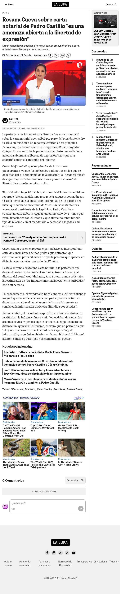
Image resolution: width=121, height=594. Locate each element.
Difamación (17, 389)
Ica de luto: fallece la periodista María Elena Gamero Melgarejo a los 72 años (37, 353)
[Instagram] (53, 552)
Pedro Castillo (44, 389)
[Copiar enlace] (68, 55)
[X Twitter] (60, 552)
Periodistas (59, 389)
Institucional (100, 561)
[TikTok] (67, 552)
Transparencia (84, 561)
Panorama (30, 389)
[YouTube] (73, 552)
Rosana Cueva (74, 389)
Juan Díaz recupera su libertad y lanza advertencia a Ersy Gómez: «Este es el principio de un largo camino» (38, 371)
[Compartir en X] (56, 55)
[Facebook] (47, 552)
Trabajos (114, 561)
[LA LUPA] (60, 4)
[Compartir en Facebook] (50, 55)
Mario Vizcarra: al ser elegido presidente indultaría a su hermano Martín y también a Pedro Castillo (40, 380)
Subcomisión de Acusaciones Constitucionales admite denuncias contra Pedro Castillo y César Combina (38, 362)
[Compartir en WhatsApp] (62, 55)
